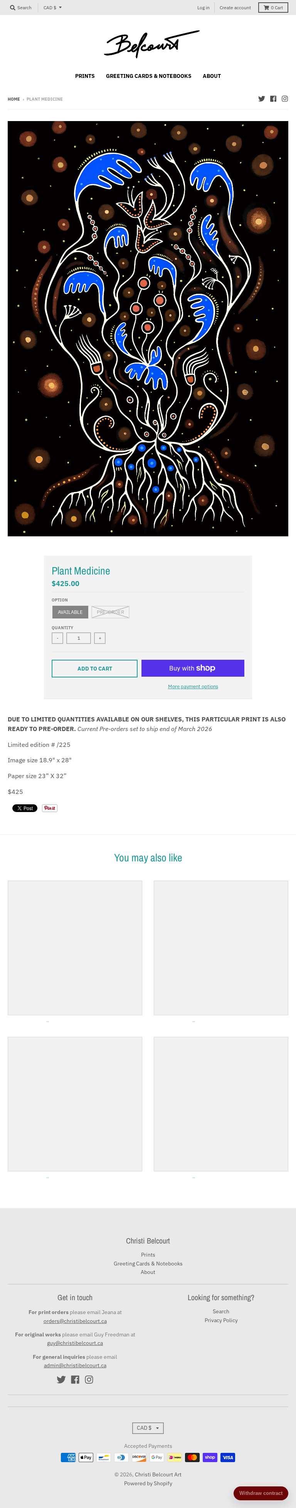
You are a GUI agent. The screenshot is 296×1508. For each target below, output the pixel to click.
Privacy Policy (221, 1320)
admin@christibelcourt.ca (75, 1365)
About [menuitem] (212, 75)
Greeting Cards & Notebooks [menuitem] (149, 75)
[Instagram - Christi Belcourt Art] (284, 98)
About (148, 1272)
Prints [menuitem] (85, 75)
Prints (148, 1254)
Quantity (62, 627)
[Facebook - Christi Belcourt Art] (273, 98)
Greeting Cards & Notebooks (148, 1263)
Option (60, 600)
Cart (277, 7)
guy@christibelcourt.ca (75, 1343)
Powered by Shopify (148, 1483)
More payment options (193, 686)
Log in (203, 7)
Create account (235, 7)
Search (221, 1311)
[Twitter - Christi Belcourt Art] (261, 98)
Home (14, 99)
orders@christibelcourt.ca (75, 1321)
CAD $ (50, 7)
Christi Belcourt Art (158, 1474)
